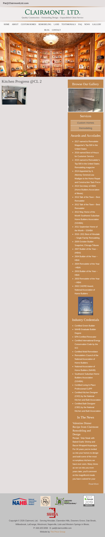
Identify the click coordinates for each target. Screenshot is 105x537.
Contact (56, 30)
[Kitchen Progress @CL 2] (14, 95)
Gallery (96, 24)
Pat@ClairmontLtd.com (16, 3)
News (87, 24)
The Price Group (57, 532)
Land (56, 24)
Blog (46, 30)
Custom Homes (28, 24)
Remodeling (45, 24)
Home (6, 24)
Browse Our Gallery (85, 84)
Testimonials (69, 24)
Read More (94, 484)
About (15, 24)
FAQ (80, 24)
